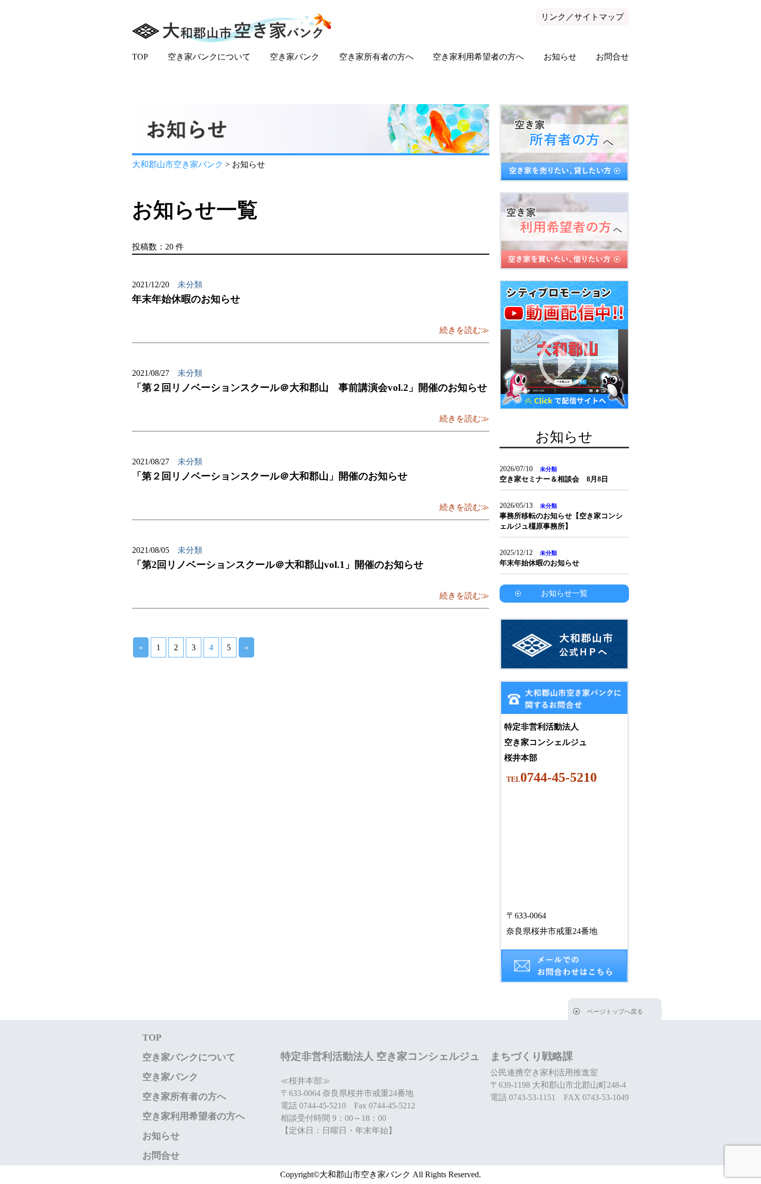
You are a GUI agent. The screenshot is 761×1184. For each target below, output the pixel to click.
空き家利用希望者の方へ (478, 56)
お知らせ (560, 56)
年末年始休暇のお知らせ (539, 563)
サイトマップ (599, 16)
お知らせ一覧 (564, 593)
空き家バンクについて (209, 56)
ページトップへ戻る (615, 1011)
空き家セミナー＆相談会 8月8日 (554, 479)
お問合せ (612, 56)
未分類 (190, 284)
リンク (553, 16)
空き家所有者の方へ (376, 56)
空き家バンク (294, 56)
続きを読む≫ (464, 330)
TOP (140, 56)
